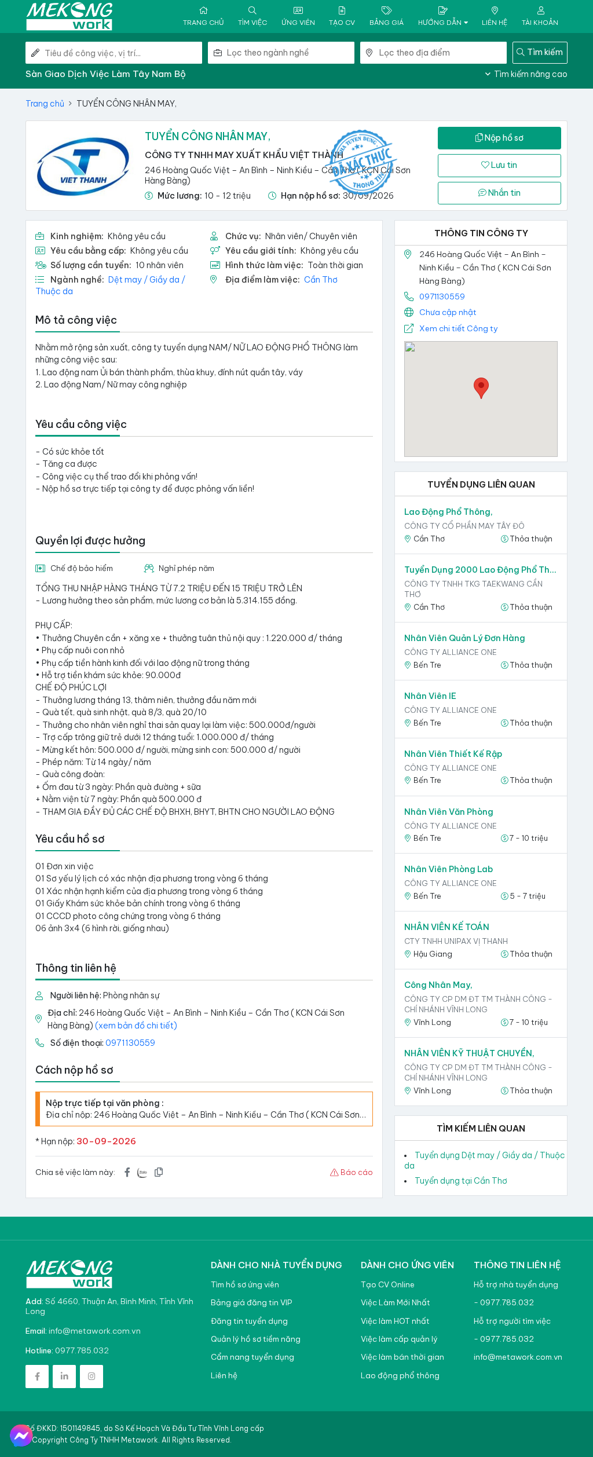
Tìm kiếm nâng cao (530, 74)
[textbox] (290, 52)
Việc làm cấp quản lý (399, 1339)
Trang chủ (44, 103)
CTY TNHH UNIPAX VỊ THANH (456, 941)
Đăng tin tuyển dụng (249, 1321)
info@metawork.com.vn (95, 1331)
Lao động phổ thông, (448, 512)
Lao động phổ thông (400, 1376)
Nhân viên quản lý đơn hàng (464, 638)
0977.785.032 (82, 1350)
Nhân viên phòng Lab (448, 869)
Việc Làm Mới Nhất (395, 1303)
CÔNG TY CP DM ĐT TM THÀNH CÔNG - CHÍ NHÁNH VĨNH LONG (478, 1004)
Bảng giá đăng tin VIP (251, 1303)
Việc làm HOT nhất (395, 1321)
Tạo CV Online (388, 1285)
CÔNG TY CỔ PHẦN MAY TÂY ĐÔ (464, 525)
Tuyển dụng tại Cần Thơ (461, 1181)
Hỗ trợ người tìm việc (512, 1321)
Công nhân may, (438, 985)
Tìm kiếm (545, 52)
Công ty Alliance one (450, 652)
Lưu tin (503, 165)
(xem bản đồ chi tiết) (136, 1025)
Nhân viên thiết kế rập (453, 754)
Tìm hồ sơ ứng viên (245, 1285)
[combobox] (290, 53)
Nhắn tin (503, 193)
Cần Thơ (321, 279)
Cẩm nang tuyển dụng (252, 1357)
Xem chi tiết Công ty (458, 328)
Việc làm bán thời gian (402, 1357)
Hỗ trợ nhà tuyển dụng (516, 1285)
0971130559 (130, 1043)
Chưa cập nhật (448, 312)
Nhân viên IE (430, 696)
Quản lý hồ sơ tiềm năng (256, 1339)
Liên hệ (224, 1376)
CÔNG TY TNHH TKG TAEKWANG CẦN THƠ (473, 589)
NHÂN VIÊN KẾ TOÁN (446, 927)
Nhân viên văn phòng (448, 812)
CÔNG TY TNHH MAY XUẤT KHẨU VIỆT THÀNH (244, 154)
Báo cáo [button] (356, 1172)
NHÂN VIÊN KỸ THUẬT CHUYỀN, (469, 1053)
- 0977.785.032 (504, 1303)
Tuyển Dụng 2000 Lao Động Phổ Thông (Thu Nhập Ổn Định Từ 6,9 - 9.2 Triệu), (481, 570)
